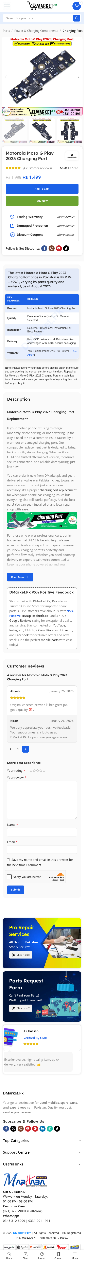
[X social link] (13, 1129)
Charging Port (73, 31)
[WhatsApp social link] (50, 1129)
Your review (16, 777)
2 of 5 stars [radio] (34, 770)
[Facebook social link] (44, 248)
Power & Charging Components (36, 31)
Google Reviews (20, 620)
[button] (6, 77)
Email (12, 842)
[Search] (76, 18)
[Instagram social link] (52, 248)
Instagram (16, 630)
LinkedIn (66, 630)
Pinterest (52, 630)
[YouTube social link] (59, 248)
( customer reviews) (37, 168)
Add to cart (42, 188)
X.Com (40, 630)
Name (12, 824)
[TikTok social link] (66, 248)
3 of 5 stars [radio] (37, 770)
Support (10, 1152)
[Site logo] (42, 6)
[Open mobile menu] (7, 6)
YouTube (59, 625)
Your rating (16, 770)
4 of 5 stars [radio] (40, 770)
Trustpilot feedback (35, 616)
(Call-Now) (34, 1211)
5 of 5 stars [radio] (44, 770)
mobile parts (49, 640)
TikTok (29, 630)
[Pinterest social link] (35, 1129)
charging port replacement (58, 490)
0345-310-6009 (14, 1221)
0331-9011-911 (39, 1221)
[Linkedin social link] (42, 1129)
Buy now (42, 201)
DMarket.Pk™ (22, 1232)
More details (65, 234)
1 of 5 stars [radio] (31, 770)
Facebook (22, 635)
